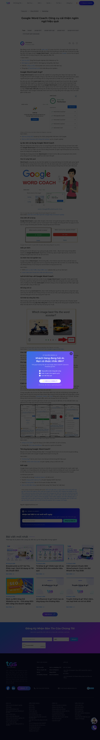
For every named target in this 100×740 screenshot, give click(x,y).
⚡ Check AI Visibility (50, 381)
